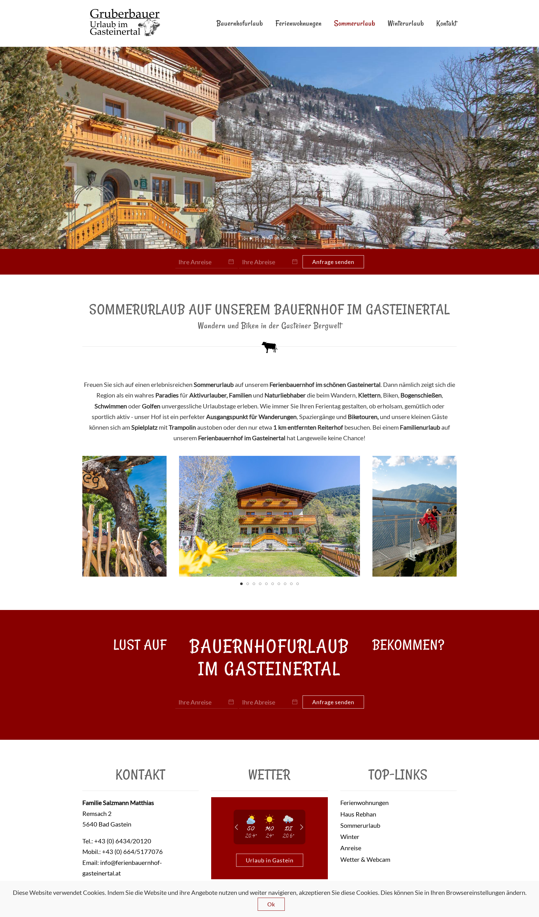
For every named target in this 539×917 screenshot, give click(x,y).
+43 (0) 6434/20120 (122, 841)
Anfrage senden (333, 261)
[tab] (241, 584)
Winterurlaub (406, 23)
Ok (271, 904)
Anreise (350, 847)
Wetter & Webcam (365, 859)
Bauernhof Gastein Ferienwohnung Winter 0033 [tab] (270, 239)
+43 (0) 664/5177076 (132, 851)
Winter (349, 836)
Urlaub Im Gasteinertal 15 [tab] (245, 239)
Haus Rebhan (358, 814)
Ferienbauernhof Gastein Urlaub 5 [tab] (295, 239)
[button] (98, 516)
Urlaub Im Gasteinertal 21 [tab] (264, 239)
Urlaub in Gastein (270, 860)
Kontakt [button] (446, 23)
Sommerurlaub (354, 23)
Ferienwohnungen (298, 23)
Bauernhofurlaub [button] (239, 23)
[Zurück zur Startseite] (124, 23)
